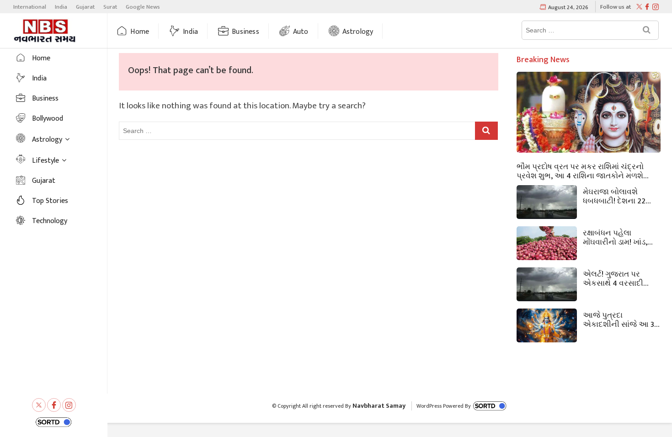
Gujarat (85, 7)
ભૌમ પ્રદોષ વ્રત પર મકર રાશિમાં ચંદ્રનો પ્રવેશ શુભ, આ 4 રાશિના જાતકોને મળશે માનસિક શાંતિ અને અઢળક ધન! (580, 170)
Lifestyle (45, 161)
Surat (110, 7)
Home (139, 32)
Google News (143, 7)
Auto (301, 32)
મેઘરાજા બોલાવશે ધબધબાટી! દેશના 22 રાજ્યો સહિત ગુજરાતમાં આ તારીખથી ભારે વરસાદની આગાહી (620, 196)
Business (245, 32)
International (29, 7)
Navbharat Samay (378, 405)
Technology (49, 221)
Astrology (357, 32)
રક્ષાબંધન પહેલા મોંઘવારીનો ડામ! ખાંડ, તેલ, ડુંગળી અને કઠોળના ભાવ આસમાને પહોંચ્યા (621, 237)
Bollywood (47, 118)
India (61, 7)
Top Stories (50, 201)
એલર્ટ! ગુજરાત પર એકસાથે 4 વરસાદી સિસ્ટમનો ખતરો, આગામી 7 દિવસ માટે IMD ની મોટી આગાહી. (617, 278)
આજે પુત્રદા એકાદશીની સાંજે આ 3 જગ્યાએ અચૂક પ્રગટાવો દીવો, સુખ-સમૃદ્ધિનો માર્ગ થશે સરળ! (618, 319)
